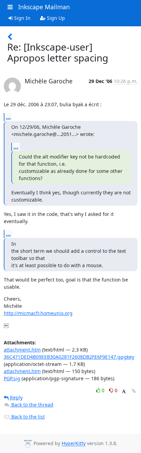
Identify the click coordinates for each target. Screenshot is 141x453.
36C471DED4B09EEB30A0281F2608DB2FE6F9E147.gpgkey (69, 357)
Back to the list (27, 416)
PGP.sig (12, 378)
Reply (16, 397)
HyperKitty (74, 443)
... (8, 117)
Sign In (21, 18)
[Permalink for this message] (134, 391)
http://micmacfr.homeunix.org (38, 313)
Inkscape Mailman (44, 7)
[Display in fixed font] (123, 391)
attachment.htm (22, 349)
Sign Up (55, 18)
